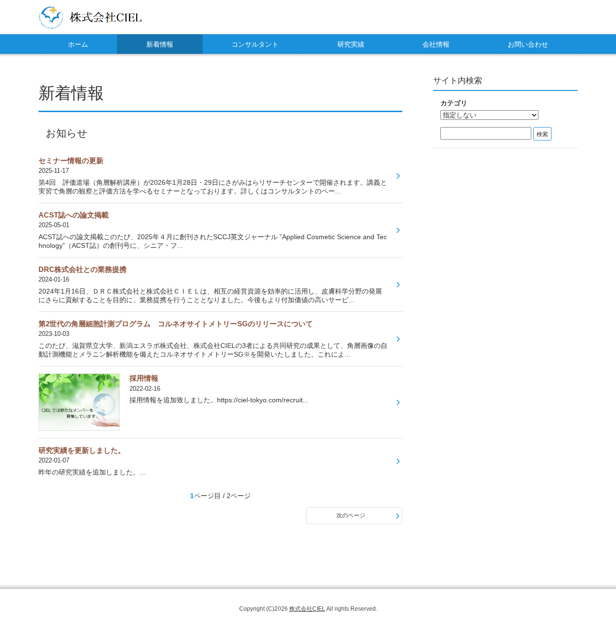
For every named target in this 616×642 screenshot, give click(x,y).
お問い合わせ (528, 44)
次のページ (350, 515)
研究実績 (350, 44)
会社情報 (436, 44)
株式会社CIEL (307, 608)
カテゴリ (453, 103)
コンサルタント (255, 44)
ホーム (78, 44)
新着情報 (159, 44)
